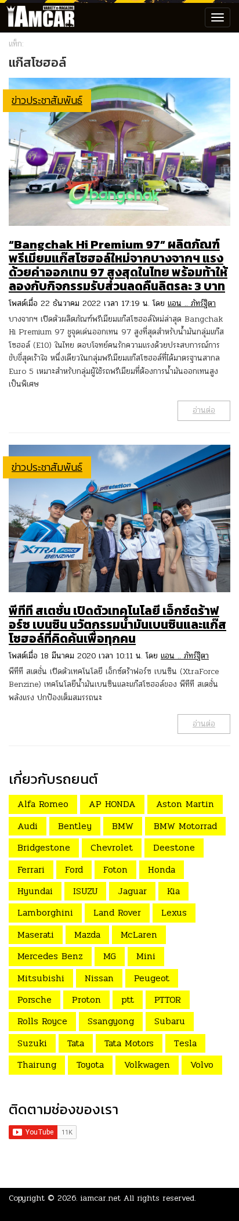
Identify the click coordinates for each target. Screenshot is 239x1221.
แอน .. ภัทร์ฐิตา (192, 303)
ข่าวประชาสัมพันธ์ (47, 100)
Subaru (169, 1021)
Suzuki (32, 1043)
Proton (86, 999)
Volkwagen (147, 1064)
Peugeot (151, 978)
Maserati (35, 934)
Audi (27, 826)
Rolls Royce (42, 1021)
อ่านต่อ (204, 410)
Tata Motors (129, 1043)
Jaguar (132, 891)
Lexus (174, 912)
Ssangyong (111, 1021)
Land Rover (117, 912)
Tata (75, 1043)
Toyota (90, 1064)
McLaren (139, 934)
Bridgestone (43, 847)
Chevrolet (111, 847)
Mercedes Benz (50, 956)
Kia (173, 891)
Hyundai (35, 891)
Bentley (75, 826)
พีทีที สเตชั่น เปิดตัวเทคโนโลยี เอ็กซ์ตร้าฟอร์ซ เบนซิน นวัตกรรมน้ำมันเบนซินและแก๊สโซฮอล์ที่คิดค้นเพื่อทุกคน (117, 624)
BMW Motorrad (185, 826)
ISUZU (85, 891)
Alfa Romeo (42, 804)
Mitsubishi (40, 978)
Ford (74, 869)
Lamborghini (45, 912)
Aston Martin (185, 804)
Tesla (185, 1043)
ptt (127, 999)
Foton (115, 869)
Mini (145, 956)
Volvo (201, 1064)
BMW (122, 826)
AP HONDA (112, 804)
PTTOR (167, 999)
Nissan (99, 978)
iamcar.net (101, 1198)
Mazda (87, 934)
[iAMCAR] (37, 17)
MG (109, 956)
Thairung (36, 1064)
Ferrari (31, 869)
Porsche (34, 999)
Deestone (174, 847)
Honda (161, 869)
